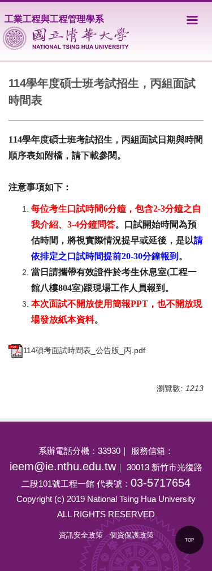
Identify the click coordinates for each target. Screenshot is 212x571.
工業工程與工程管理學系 (54, 19)
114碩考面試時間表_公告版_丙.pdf (84, 350)
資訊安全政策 (81, 535)
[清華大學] (65, 38)
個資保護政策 (132, 535)
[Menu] (192, 19)
